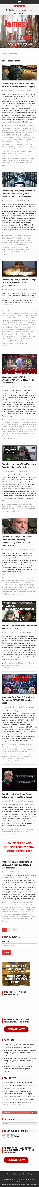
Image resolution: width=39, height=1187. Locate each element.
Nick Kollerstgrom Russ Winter (21, 756)
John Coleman (26, 427)
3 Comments (14, 438)
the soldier (23, 831)
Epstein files (17, 137)
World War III (21, 163)
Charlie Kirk (33, 311)
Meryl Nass (33, 754)
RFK (13, 331)
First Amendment (16, 320)
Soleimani (10, 831)
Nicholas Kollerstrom (23, 431)
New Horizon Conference (25, 829)
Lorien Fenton (20, 429)
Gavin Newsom (6, 139)
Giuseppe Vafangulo (28, 749)
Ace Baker (24, 744)
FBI (30, 318)
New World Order (23, 146)
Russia (29, 151)
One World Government (14, 149)
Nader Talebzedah (12, 829)
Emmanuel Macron (7, 137)
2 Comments (17, 511)
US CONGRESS (11, 338)
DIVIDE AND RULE (16, 135)
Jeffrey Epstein (30, 142)
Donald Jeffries (12, 422)
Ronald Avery (10, 433)
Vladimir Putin (31, 591)
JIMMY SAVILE (6, 144)
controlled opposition (8, 580)
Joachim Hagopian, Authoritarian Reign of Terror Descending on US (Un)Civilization (19, 283)
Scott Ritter (5, 589)
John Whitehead (31, 325)
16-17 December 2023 (10, 744)
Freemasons (31, 137)
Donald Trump (25, 135)
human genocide (29, 322)
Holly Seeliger (27, 909)
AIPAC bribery (30, 126)
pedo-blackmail (6, 331)
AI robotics (18, 126)
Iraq (21, 582)
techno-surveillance (26, 334)
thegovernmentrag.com (9, 156)
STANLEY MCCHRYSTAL (16, 589)
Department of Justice (9, 315)
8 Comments (21, 761)
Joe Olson (31, 751)
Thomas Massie (21, 336)
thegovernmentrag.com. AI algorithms (18, 249)
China (5, 663)
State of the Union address (15, 153)
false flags (10, 749)
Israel (23, 142)
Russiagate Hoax (28, 247)
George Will (11, 242)
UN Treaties (31, 506)
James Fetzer (20, 90)
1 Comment (16, 834)
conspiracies (12, 747)
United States (26, 156)
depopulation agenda (8, 240)
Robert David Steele (13, 151)
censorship (27, 238)
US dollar (10, 158)
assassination (8, 578)
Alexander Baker (19, 420)
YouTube (31, 252)
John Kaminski (6, 754)
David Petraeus (19, 580)
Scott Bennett (18, 506)
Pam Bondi (31, 329)
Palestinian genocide (22, 329)
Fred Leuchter (17, 749)
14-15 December (9, 420)
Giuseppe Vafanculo (17, 909)
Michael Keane (11, 914)
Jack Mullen (5, 751)
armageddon (24, 128)
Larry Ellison (5, 247)
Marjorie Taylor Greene (17, 327)
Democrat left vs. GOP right (16, 132)
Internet (26, 242)
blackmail (12, 130)
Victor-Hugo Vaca (24, 436)
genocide (4, 242)
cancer (24, 578)
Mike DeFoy (28, 429)
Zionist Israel (30, 341)
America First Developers (29, 1184)
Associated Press (13, 311)
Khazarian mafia (31, 245)
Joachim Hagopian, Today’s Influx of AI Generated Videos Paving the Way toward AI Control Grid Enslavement (18, 193)
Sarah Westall (26, 433)
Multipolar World (22, 663)
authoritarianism (24, 311)
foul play (8, 582)
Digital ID (18, 315)
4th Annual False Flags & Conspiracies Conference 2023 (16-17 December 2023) (18, 700)
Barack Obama (6, 238)
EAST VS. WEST (11, 318)
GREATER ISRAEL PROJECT (10, 142)
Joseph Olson (11, 429)
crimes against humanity (11, 504)
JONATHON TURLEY (20, 245)
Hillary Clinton (19, 242)
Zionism (23, 341)
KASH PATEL (6, 327)
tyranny (29, 336)
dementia (5, 132)
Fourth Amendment (8, 322)
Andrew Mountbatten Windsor (11, 128)
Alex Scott (7, 902)
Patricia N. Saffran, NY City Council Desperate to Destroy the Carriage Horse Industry (18, 1068)
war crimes (5, 511)
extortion (24, 137)
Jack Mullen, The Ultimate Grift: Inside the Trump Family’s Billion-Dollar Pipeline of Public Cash (20, 1052)
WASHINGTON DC (15, 341)
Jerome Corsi (6, 427)
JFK (13, 325)
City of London (32, 130)
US (21, 665)
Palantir (12, 329)
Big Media (14, 238)
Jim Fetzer (13, 751)
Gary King (25, 424)
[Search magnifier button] (35, 1112)
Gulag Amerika (18, 322)
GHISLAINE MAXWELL (17, 139)
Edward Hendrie (24, 907)
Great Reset (28, 139)
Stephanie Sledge (12, 436)
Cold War (4, 313)
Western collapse (12, 163)
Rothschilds (22, 151)
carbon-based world (21, 130)
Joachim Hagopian (16, 144)
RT (8, 506)
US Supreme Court (22, 252)
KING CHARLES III (12, 146)
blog (30, 90)
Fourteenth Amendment (29, 320)
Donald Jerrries (20, 747)
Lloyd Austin (22, 585)
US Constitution (20, 338)
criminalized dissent (14, 313)
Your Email (8, 941)
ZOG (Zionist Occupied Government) (13, 343)
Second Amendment (13, 334)
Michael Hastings (7, 587)
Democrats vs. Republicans (28, 313)
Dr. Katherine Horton (23, 422)
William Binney (24, 918)
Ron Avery (10, 758)
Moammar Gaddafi (18, 587)
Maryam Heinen (24, 754)
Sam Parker (25, 331)
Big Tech (20, 238)
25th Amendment (9, 126)
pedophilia (25, 149)
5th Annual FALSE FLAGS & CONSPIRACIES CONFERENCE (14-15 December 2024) (18, 380)
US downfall (16, 158)
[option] (19, 10)
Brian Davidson (29, 420)
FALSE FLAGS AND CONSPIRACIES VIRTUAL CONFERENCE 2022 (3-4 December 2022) (17, 865)
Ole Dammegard (14, 916)
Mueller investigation (16, 247)
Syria (25, 589)
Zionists (4, 254)
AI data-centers (8, 235)
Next (15, 930)
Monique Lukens (11, 431)
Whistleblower (6, 594)
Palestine (30, 663)
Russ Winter (18, 433)
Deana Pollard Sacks (21, 905)
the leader (17, 831)
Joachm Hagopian (22, 751)
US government (21, 591)
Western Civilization (14, 160)
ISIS (24, 582)
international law (24, 504)
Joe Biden (26, 144)
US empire (24, 158)
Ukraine (19, 156)
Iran (20, 142)
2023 (19, 744)
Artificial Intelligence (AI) (25, 235)
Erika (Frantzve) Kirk (22, 318)
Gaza (9, 663)
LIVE (26, 912)
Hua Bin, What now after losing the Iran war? (19, 10)
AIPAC (24, 126)
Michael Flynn (31, 585)
